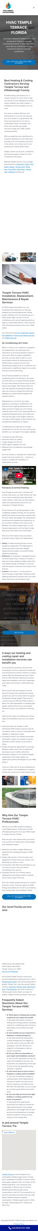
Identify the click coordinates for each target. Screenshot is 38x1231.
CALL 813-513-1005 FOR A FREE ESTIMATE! (19, 897)
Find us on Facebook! (10, 971)
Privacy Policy (19, 1224)
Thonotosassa (11, 989)
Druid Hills (12, 169)
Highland (11, 172)
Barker (12, 167)
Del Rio (19, 987)
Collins (27, 164)
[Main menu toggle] (34, 7)
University (12, 987)
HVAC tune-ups (10, 338)
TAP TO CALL (19, 633)
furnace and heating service (23, 335)
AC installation (7, 335)
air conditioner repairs (26, 333)
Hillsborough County (9, 982)
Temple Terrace (8, 1174)
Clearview (20, 164)
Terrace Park (20, 167)
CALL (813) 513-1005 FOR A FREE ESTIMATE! (19, 62)
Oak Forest (21, 169)
